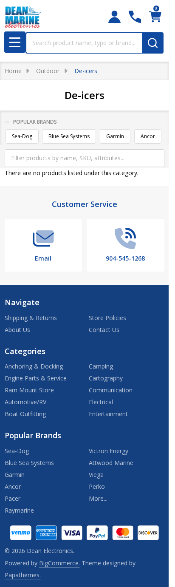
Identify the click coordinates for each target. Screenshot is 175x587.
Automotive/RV (25, 402)
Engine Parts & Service (36, 378)
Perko (97, 486)
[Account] (114, 17)
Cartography (106, 378)
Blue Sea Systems (69, 136)
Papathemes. (23, 575)
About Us (17, 330)
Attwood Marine (111, 463)
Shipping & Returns (31, 318)
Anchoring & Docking (34, 366)
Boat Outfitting (25, 414)
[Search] (153, 43)
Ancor (148, 136)
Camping (101, 366)
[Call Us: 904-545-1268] (135, 17)
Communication (111, 390)
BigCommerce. (59, 563)
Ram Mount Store (29, 390)
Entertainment (108, 414)
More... (98, 498)
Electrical (101, 402)
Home (13, 71)
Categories (25, 351)
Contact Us (104, 330)
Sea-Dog (22, 136)
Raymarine (19, 510)
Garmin (115, 136)
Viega (96, 475)
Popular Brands (35, 122)
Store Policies (107, 318)
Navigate (22, 302)
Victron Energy (108, 451)
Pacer (12, 498)
